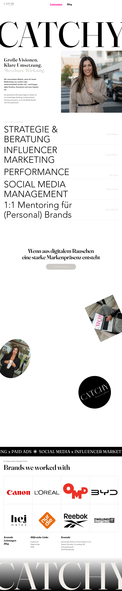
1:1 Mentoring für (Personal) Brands (39, 210)
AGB (32, 547)
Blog (6, 543)
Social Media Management (29, 190)
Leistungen (10, 540)
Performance (29, 172)
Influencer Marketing (24, 155)
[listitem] (61, 134)
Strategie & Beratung (25, 135)
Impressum (34, 542)
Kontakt (8, 537)
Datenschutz (35, 544)
